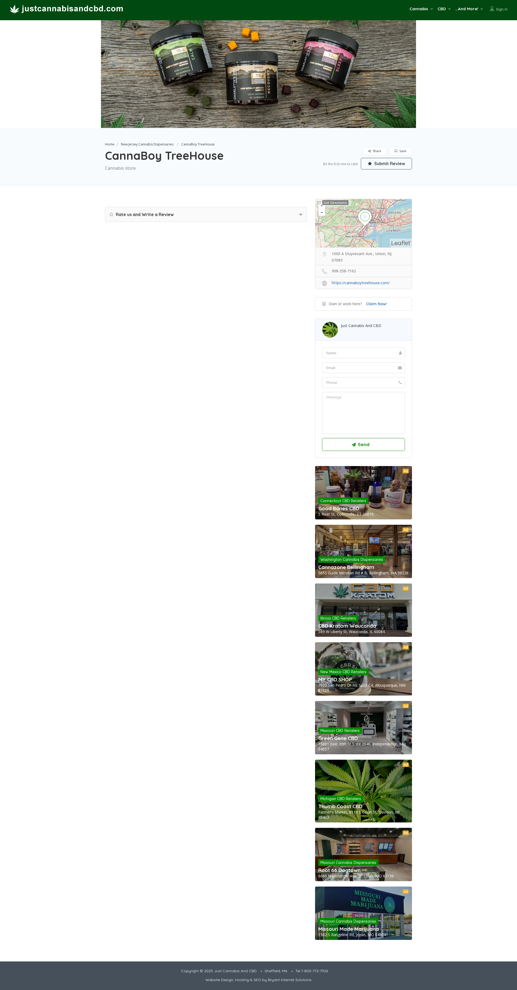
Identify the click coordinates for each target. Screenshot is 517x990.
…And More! (466, 8)
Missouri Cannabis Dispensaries (348, 862)
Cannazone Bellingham (346, 567)
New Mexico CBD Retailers (343, 671)
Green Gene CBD (338, 738)
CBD (442, 8)
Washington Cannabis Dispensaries (351, 559)
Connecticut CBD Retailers (343, 500)
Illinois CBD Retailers (338, 618)
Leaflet (400, 243)
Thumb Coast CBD (340, 806)
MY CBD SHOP (335, 679)
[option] (258, 74)
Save (402, 151)
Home (109, 144)
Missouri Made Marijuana (348, 929)
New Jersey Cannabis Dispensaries (147, 144)
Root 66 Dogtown (339, 870)
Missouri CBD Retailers (340, 730)
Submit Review (389, 163)
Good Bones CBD (338, 508)
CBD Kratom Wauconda (347, 626)
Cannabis (419, 8)
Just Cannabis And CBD (361, 325)
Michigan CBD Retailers (340, 798)
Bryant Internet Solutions (290, 979)
